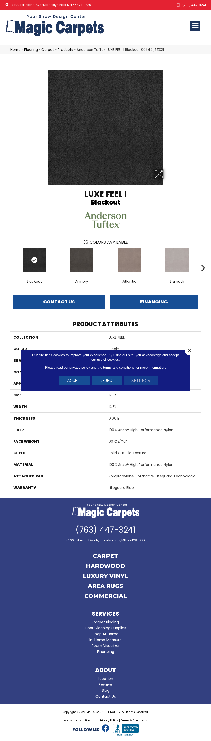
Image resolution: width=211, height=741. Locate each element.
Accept (74, 380)
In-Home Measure (105, 639)
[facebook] (105, 728)
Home (15, 49)
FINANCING (154, 302)
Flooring (31, 49)
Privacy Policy (109, 721)
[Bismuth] (177, 260)
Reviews (106, 684)
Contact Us (59, 302)
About (105, 670)
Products (65, 49)
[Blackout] (34, 260)
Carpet (47, 49)
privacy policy (79, 367)
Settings (140, 380)
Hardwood (105, 566)
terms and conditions (118, 367)
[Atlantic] (129, 260)
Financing (105, 651)
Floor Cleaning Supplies (105, 628)
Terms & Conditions (134, 721)
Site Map (90, 721)
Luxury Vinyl (105, 576)
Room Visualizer (106, 645)
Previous (8, 260)
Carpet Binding (105, 622)
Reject (107, 380)
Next (203, 260)
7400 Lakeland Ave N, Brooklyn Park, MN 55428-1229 (51, 5)
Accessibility (72, 720)
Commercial (105, 596)
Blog (105, 690)
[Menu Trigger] (195, 26)
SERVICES (105, 614)
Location (105, 678)
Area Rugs (105, 586)
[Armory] (82, 260)
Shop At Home (105, 633)
